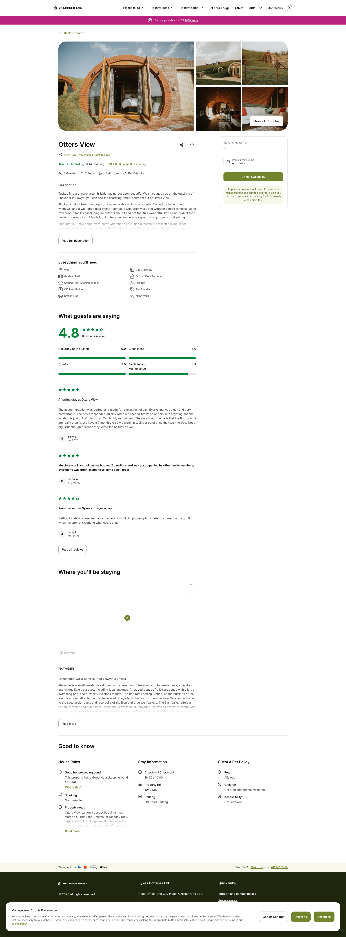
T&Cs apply (191, 20)
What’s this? (73, 787)
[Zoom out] (191, 591)
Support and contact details (237, 893)
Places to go (131, 8)
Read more (68, 723)
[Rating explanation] (86, 164)
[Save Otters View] (192, 145)
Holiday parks (188, 8)
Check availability (253, 177)
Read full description (75, 240)
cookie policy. (20, 923)
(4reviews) (96, 164)
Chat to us (256, 867)
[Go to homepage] (68, 8)
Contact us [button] (275, 8)
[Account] (289, 8)
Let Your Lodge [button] (219, 8)
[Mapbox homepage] (67, 653)
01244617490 (279, 867)
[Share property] (181, 145)
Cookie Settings (273, 917)
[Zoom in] (191, 584)
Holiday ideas (159, 8)
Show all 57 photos (266, 121)
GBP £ (253, 8)
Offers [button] (239, 8)
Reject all (301, 917)
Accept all (324, 917)
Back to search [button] (74, 33)
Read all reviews (72, 549)
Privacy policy (228, 900)
